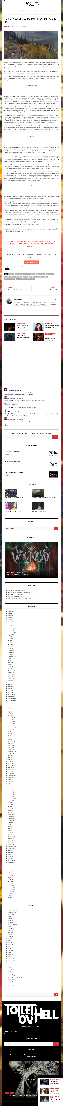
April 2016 (10, 856)
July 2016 (10, 850)
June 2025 (10, 638)
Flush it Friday (11, 928)
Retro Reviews (11, 960)
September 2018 (12, 798)
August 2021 (11, 729)
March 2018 (11, 810)
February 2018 (11, 812)
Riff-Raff (10, 968)
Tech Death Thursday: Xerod (51, 290)
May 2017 (10, 830)
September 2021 (12, 727)
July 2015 (10, 874)
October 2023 (11, 678)
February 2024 (11, 670)
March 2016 (11, 858)
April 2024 (10, 666)
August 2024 (11, 658)
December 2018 (12, 793)
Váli (33, 278)
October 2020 (11, 749)
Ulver (28, 278)
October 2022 (11, 702)
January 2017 (11, 838)
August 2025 (11, 635)
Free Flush (10, 930)
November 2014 (12, 889)
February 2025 (11, 646)
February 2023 (11, 694)
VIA (8, 250)
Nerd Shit (53, 1079)
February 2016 (11, 860)
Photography (11, 954)
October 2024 (11, 654)
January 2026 (11, 625)
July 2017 (10, 826)
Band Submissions (12, 910)
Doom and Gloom (12, 926)
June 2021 (10, 733)
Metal (18, 333)
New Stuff (48, 333)
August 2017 (11, 824)
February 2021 (11, 741)
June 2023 (10, 686)
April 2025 (10, 642)
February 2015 (11, 883)
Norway (45, 276)
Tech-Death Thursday (13, 976)
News (9, 946)
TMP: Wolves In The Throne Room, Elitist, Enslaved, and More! (22, 598)
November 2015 (12, 866)
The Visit (23, 278)
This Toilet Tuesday (12, 979)
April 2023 (10, 690)
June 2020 (10, 757)
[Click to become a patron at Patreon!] (31, 262)
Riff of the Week (12, 964)
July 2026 (10, 613)
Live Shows (10, 936)
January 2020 (11, 767)
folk (38, 274)
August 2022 (11, 706)
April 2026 (10, 619)
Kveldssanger (50, 274)
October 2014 (11, 891)
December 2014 (12, 887)
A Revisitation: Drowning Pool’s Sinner (54, 1083)
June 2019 (10, 781)
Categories (22, 11)
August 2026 (11, 611)
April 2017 (10, 832)
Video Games (11, 985)
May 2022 (10, 712)
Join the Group (33, 11)
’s (28, 71)
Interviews (10, 932)
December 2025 (12, 627)
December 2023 (12, 674)
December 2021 (12, 721)
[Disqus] (31, 367)
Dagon (57, 98)
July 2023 (10, 684)
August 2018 (11, 800)
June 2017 (10, 828)
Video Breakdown (20, 323)
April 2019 (10, 785)
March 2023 (11, 692)
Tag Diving (10, 974)
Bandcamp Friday (12, 912)
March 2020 (11, 763)
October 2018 (11, 797)
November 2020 (12, 747)
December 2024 (12, 650)
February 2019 (11, 789)
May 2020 (10, 759)
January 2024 (11, 672)
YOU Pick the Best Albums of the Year (14, 472)
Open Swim (10, 950)
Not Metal (6, 26)
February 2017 (11, 836)
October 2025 (11, 631)
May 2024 (10, 664)
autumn (27, 274)
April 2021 (10, 737)
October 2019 (11, 773)
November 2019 (12, 771)
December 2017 (12, 816)
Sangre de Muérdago (10, 278)
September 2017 (12, 822)
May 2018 (10, 806)
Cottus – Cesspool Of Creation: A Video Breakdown (22, 327)
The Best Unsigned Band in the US (16, 977)
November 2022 (12, 700)
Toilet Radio (48, 323)
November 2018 (12, 795)
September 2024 (12, 656)
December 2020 (12, 745)
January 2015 (11, 885)
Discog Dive (10, 920)
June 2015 (10, 876)
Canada (32, 274)
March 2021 (11, 739)
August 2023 (11, 682)
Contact (51, 11)
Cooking (10, 918)
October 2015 (11, 868)
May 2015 (10, 878)
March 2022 (11, 716)
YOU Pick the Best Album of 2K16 (12, 461)
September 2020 (12, 751)
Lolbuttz (10, 938)
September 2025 (12, 633)
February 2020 (11, 765)
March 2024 (11, 668)
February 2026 (11, 623)
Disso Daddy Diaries (12, 924)
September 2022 (12, 704)
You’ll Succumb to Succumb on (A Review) (21, 1095)
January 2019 (11, 791)
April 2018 (10, 808)
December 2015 (12, 864)
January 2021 (11, 743)
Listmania (10, 934)
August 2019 (11, 777)
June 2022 (10, 710)
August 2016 (11, 848)
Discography (11, 922)
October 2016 (11, 844)
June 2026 (10, 615)
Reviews (22, 333)
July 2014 (10, 897)
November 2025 (12, 629)
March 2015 (11, 881)
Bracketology (11, 914)
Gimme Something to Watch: (14, 290)
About (43, 11)
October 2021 (11, 725)
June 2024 (10, 662)
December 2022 (12, 698)
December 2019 (12, 769)
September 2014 (12, 893)
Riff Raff (10, 966)
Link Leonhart (14, 26)
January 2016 (11, 862)
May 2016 (10, 854)
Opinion (47, 334)
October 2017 (11, 820)
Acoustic (11, 274)
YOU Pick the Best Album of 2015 (12, 451)
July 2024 (10, 660)
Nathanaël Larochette (9, 149)
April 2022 (10, 714)
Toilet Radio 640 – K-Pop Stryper (13, 511)
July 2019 (10, 779)
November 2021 (12, 723)
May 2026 (10, 617)
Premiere (10, 956)
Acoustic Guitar (19, 274)
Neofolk (39, 276)
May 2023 (10, 688)
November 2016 (12, 842)
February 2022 (11, 718)
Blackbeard (46, 147)
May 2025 (10, 640)
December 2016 (12, 840)
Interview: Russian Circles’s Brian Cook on (43, 497)
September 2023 (12, 680)
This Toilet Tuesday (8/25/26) (39, 511)
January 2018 (11, 814)
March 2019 (11, 787)
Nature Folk (32, 276)
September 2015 (12, 870)
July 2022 (10, 708)
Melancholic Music (9, 276)
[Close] (39, 1076)
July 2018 (10, 802)
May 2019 (10, 783)
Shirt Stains (10, 972)
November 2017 (12, 818)
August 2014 (11, 895)
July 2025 (10, 637)
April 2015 (10, 880)
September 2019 (12, 775)
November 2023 (12, 676)
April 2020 (10, 761)
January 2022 (11, 719)
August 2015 (11, 872)
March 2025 (11, 644)
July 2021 (10, 731)
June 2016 (10, 852)
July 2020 (10, 755)
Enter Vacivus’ (18, 575)
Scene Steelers (11, 970)
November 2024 (12, 652)
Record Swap (11, 958)
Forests (42, 274)
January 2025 (11, 648)
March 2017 (11, 834)
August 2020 (11, 753)
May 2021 (10, 735)
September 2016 (12, 846)
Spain (18, 278)
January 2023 (11, 696)
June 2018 (10, 804)
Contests (10, 916)
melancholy (18, 276)
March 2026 (11, 621)
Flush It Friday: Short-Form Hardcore (14, 497)
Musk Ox (25, 276)
